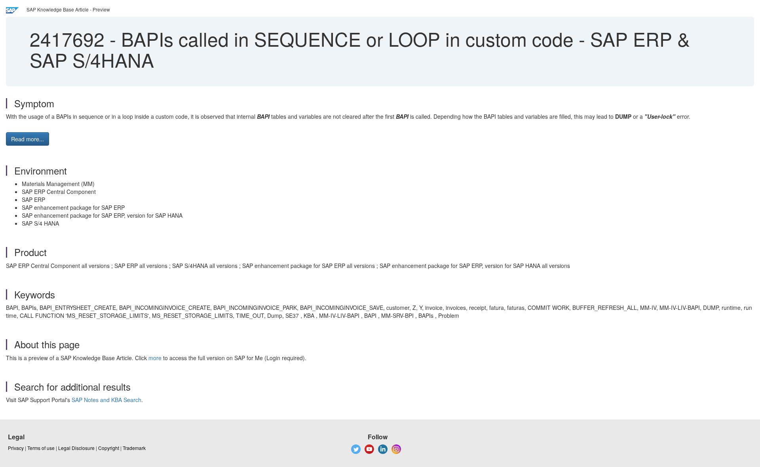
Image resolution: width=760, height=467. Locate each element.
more (155, 358)
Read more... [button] (27, 139)
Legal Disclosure (76, 447)
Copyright (108, 447)
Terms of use (41, 447)
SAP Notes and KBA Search (106, 400)
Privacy (16, 447)
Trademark (134, 447)
